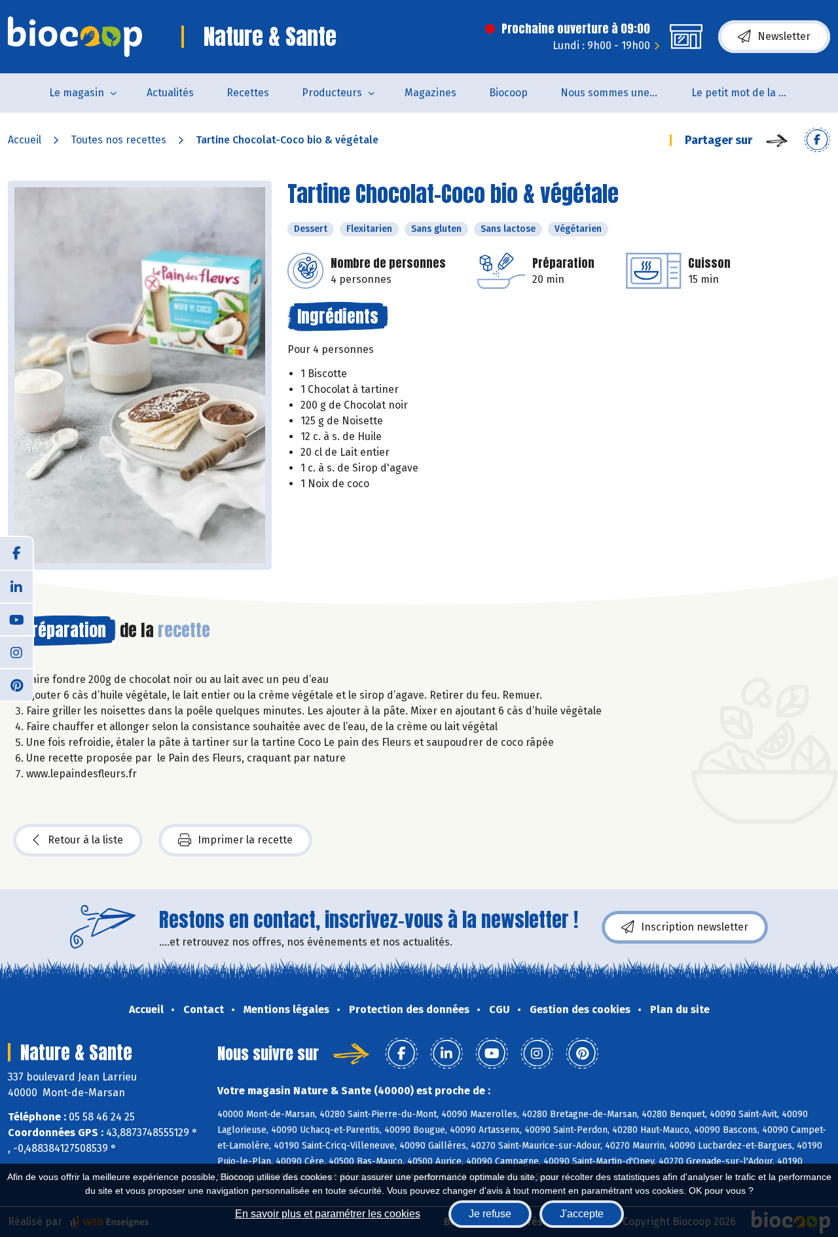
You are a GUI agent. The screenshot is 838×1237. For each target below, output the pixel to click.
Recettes (248, 92)
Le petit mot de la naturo (748, 92)
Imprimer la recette (245, 840)
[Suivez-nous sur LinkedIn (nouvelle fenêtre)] (16, 586)
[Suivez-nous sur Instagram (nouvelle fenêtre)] (16, 651)
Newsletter (784, 36)
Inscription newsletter (694, 927)
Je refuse (490, 1213)
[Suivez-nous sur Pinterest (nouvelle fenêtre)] (16, 684)
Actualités (170, 92)
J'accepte (582, 1213)
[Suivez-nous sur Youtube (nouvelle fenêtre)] (16, 618)
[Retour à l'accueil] (75, 36)
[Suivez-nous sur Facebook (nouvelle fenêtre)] (16, 553)
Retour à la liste (85, 840)
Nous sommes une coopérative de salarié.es (617, 92)
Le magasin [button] (76, 92)
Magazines (430, 92)
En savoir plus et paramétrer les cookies (327, 1213)
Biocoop (508, 92)
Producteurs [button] (332, 92)
